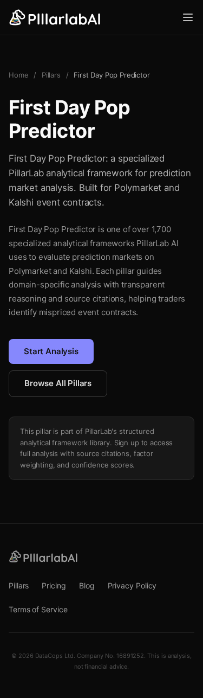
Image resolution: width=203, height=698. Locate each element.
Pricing (54, 585)
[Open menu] (188, 17)
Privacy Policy (132, 585)
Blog (87, 585)
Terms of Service (38, 609)
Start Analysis (51, 351)
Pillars (51, 75)
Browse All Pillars (57, 383)
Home (18, 75)
